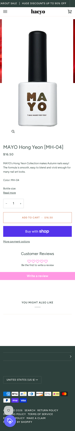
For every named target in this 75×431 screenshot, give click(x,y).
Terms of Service (40, 414)
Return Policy (47, 410)
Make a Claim (36, 418)
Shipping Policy (14, 414)
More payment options (16, 241)
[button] (37, 356)
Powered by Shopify (17, 422)
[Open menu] (9, 11)
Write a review (37, 276)
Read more (9, 192)
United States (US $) (21, 379)
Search (30, 410)
